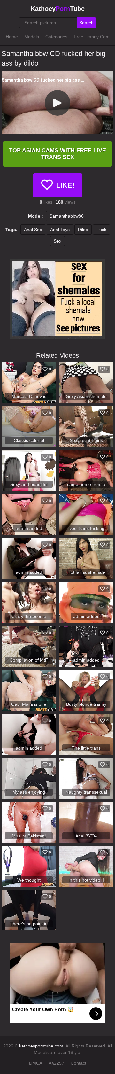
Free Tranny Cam (92, 36)
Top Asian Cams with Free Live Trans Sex (57, 153)
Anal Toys (60, 229)
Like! (65, 185)
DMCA (35, 1063)
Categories (56, 36)
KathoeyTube (58, 8)
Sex (57, 241)
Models (31, 36)
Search (86, 22)
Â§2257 (56, 1063)
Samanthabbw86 (67, 216)
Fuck (101, 229)
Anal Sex (33, 229)
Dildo (83, 229)
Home (12, 36)
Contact (78, 1063)
